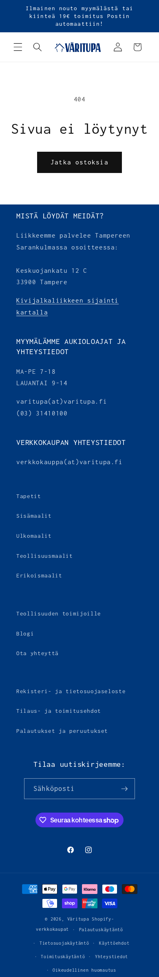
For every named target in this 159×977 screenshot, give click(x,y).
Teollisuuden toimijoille (58, 613)
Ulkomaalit (34, 535)
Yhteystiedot (111, 956)
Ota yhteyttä (37, 653)
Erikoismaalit (39, 575)
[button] (18, 47)
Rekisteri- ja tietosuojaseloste (71, 691)
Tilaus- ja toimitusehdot (58, 710)
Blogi (25, 633)
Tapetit (28, 496)
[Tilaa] (124, 789)
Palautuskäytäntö (101, 929)
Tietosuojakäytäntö (64, 943)
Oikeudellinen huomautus (84, 970)
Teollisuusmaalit (44, 556)
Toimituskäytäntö (63, 956)
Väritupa (78, 918)
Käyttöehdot (114, 943)
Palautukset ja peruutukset (62, 731)
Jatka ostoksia (79, 162)
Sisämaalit (34, 515)
